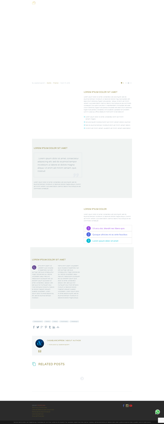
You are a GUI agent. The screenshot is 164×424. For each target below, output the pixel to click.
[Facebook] (33, 327)
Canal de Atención (38, 414)
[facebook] (123, 405)
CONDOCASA (41, 405)
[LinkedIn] (54, 327)
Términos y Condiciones (39, 407)
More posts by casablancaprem (59, 344)
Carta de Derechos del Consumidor (43, 409)
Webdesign (74, 321)
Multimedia (64, 321)
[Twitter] (37, 327)
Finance (55, 83)
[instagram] (127, 405)
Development (38, 321)
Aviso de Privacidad (38, 416)
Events (49, 83)
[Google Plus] (41, 327)
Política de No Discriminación (41, 411)
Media (55, 321)
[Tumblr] (50, 327)
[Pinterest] (46, 327)
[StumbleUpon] (58, 327)
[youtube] (130, 405)
